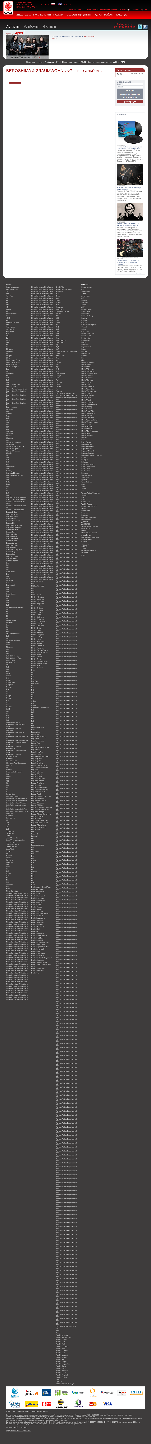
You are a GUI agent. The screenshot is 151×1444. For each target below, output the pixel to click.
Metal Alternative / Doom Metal (17, 893)
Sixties (58, 314)
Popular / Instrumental (39, 787)
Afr (7, 307)
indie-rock (9, 813)
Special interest (86, 482)
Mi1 (32, 584)
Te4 (57, 380)
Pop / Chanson (36, 734)
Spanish (84, 480)
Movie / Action (36, 595)
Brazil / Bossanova (13, 384)
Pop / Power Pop (37, 763)
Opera (33, 705)
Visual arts (85, 495)
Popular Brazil (36, 829)
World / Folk (60, 1348)
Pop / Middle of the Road (40, 747)
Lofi (7, 871)
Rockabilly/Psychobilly (64, 289)
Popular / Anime (36, 774)
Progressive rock (37, 845)
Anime (83, 305)
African (8, 309)
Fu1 (7, 671)
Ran (32, 865)
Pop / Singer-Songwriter (39, 767)
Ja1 (7, 824)
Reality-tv (84, 460)
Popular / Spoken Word (39, 823)
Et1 (7, 629)
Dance (8, 495)
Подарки (98, 14)
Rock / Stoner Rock (38, 968)
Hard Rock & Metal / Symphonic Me (13, 755)
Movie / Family (36, 630)
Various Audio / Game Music (66, 1326)
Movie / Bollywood (37, 604)
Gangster (9, 685)
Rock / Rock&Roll (37, 956)
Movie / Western (37, 668)
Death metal (10, 572)
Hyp (7, 781)
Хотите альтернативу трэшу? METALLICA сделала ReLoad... (128, 224)
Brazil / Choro (11, 387)
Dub (7, 600)
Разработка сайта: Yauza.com (17, 1427)
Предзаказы (58, 14)
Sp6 (57, 347)
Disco (8, 578)
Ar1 (7, 320)
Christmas (10, 438)
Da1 (7, 488)
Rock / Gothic (36, 905)
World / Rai (60, 1359)
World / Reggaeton (63, 1364)
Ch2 (7, 425)
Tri (57, 389)
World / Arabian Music (64, 1337)
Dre (7, 589)
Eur (7, 638)
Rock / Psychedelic (38, 944)
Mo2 (32, 588)
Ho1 (7, 767)
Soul (57, 338)
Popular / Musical (37, 798)
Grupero (9, 707)
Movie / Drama (36, 623)
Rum (58, 296)
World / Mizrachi (62, 1355)
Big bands (9, 349)
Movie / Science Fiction (39, 650)
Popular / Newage (37, 803)
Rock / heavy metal (38, 918)
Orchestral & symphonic (40, 708)
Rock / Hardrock (37, 916)
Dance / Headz (11, 536)
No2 (32, 688)
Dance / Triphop (12, 561)
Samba (58, 302)
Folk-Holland (10, 660)
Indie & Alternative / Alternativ (16, 798)
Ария (19, 33)
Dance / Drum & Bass (14, 525)
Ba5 (7, 336)
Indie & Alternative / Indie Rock (17, 811)
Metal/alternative (37, 581)
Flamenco (9, 647)
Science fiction (86, 475)
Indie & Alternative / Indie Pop (16, 809)
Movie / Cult (85, 384)
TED (58, 384)
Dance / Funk (11, 532)
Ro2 (32, 880)
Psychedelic (35, 851)
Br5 (7, 380)
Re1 (32, 869)
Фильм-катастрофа (88, 550)
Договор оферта (91, 9)
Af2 (7, 302)
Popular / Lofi (36, 794)
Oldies (33, 701)
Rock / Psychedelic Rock (40, 947)
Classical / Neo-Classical (15, 446)
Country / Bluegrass (13, 473)
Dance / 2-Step (11, 512)
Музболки (108, 14)
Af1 (7, 300)
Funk (8, 673)
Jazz (8, 836)
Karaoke (9, 855)
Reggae (34, 871)
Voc (57, 1331)
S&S (57, 298)
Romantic (59, 291)
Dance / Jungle (11, 543)
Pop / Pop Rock (36, 761)
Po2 (32, 712)
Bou (7, 375)
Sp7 (57, 349)
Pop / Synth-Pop (37, 772)
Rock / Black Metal (38, 896)
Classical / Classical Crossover (13, 443)
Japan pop (10, 831)
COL (8, 464)
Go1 (7, 691)
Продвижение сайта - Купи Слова (18, 1430)
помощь (140, 73)
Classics (9, 453)
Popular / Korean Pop (38, 792)
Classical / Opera (12, 449)
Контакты (124, 9)
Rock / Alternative (37, 889)
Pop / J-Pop (35, 743)
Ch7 (7, 427)
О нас (145, 9)
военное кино (86, 519)
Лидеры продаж (24, 14)
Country (9, 471)
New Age (34, 681)
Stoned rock (60, 356)
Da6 (7, 493)
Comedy (84, 327)
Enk (7, 627)
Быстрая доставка (123, 14)
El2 (7, 611)
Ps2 (32, 847)
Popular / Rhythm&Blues (40, 809)
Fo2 (7, 651)
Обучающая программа (90, 537)
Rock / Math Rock (37, 927)
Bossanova (10, 373)
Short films (85, 477)
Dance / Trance (11, 558)
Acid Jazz (9, 296)
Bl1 (7, 353)
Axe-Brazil (10, 331)
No (32, 685)
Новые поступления (42, 14)
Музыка (9, 284)
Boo (7, 369)
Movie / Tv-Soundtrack (39, 661)
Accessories (85, 291)
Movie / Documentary (39, 621)
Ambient (9, 316)
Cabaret (9, 414)
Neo (32, 679)
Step (58, 353)
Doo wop (9, 583)
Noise (33, 690)
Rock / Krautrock (37, 925)
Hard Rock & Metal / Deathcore (13, 729)
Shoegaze (60, 309)
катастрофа (85, 528)
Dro (7, 592)
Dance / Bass (11, 519)
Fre (7, 669)
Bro (7, 411)
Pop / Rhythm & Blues (39, 765)
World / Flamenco (62, 1346)
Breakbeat (10, 409)
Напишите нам (135, 9)
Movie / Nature (36, 643)
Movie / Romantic (37, 648)
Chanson (9, 433)
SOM (58, 336)
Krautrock (9, 862)
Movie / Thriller (36, 657)
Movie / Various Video (39, 663)
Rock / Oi (34, 931)
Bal (7, 338)
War (82, 497)
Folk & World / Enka (13, 656)
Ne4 (32, 677)
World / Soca (60, 1368)
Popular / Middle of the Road (41, 796)
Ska (57, 316)
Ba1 (7, 333)
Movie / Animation (37, 599)
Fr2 (7, 667)
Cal (7, 418)
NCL (33, 670)
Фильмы (49, 26)
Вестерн (84, 515)
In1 (7, 787)
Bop (7, 371)
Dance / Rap (10, 552)
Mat (7, 880)
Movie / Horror (36, 639)
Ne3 (32, 674)
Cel (7, 422)
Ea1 (7, 605)
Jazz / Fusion (11, 842)
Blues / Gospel (11, 364)
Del (7, 576)
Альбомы (31, 26)
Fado (8, 645)
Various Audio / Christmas (65, 393)
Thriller (83, 486)
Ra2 (32, 858)
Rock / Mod (35, 929)
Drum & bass (11, 594)
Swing (58, 362)
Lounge (9, 873)
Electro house (11, 620)
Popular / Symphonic (38, 825)
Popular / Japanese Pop (39, 789)
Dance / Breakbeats (13, 521)
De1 (7, 565)
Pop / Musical (36, 750)
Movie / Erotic (36, 628)
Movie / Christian (37, 610)
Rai (32, 863)
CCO (8, 420)
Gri (7, 702)
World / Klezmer (62, 1350)
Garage (9, 687)
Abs (7, 294)
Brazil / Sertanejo (87, 316)
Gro (7, 704)
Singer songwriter (62, 311)
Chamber (9, 431)
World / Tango (61, 1373)
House (8, 776)
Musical (84, 437)
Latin (8, 867)
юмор (83, 555)
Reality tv (84, 457)
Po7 (32, 721)
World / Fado (60, 1344)
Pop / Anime (35, 732)
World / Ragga (61, 1357)
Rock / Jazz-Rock (37, 922)
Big (7, 347)
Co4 (7, 457)
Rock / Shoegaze (37, 960)
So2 (57, 327)
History (84, 356)
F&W (8, 642)
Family (83, 349)
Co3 (7, 455)
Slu (57, 320)
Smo (58, 322)
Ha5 (7, 718)
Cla (7, 440)
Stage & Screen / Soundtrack (66, 351)
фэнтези (84, 553)
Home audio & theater (14, 772)
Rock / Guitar (36, 909)
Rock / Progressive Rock (40, 942)
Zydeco (59, 1381)
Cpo (7, 477)
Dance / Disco (11, 523)
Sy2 (57, 367)
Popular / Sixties (37, 816)
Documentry (85, 340)
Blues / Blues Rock (13, 360)
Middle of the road (37, 586)
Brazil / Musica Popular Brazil (16, 389)
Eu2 (7, 636)
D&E (7, 486)
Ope (32, 703)
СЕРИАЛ (84, 542)
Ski (57, 318)
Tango (58, 375)
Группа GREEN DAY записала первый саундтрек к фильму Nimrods (128, 262)
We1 (58, 1333)
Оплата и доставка (75, 9)
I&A (7, 783)
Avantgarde (10, 329)
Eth (7, 631)
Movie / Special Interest (39, 652)
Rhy (32, 876)
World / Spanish (62, 1370)
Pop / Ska (34, 770)
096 (82, 289)
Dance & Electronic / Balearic (16, 497)
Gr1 (7, 700)
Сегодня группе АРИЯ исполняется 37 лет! (23, 57)
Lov (7, 875)
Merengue (9, 884)
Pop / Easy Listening (38, 736)
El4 (7, 616)
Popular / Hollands (37, 783)
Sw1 (57, 360)
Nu (32, 694)
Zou (57, 1379)
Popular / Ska (36, 818)
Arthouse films (86, 309)
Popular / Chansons (38, 778)
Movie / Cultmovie (37, 617)
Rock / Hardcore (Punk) (40, 913)
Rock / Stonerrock (37, 971)
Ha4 (7, 716)
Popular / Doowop (37, 781)
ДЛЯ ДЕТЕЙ (85, 524)
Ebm (7, 609)
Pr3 (32, 840)
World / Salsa (61, 1366)
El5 (7, 618)
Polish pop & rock (37, 727)
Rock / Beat (35, 894)
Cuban (8, 482)
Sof (57, 333)
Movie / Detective (37, 619)
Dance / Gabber (12, 534)
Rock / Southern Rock (39, 962)
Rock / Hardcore (37, 911)
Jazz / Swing (10, 849)
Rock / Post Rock (37, 933)
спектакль (85, 544)
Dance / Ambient (12, 516)
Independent (10, 794)
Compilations (10, 466)
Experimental (86, 347)
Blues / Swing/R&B (12, 367)
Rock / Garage (36, 902)
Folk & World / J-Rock (14, 658)
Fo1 (7, 649)
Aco (7, 298)
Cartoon (84, 320)
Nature (83, 440)
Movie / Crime (36, 615)
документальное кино (89, 526)
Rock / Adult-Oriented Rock (41, 887)
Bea (7, 342)
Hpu (7, 778)
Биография (85, 511)
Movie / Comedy (37, 612)
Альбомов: (49, 62)
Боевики (84, 513)
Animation (84, 302)
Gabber (9, 680)
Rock (33, 885)
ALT (82, 298)
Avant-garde (10, 327)
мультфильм (86, 535)
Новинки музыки (12, 287)
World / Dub (60, 1342)
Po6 (32, 719)
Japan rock (10, 833)
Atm (7, 325)
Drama (83, 342)
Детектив (84, 522)
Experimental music (13, 640)
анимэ (83, 508)
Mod (32, 592)
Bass (8, 340)
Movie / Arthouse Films (89, 373)
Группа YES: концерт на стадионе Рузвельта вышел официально (129, 148)
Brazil (8, 382)
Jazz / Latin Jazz (12, 847)
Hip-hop (9, 765)
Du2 (7, 596)
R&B (33, 856)
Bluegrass (9, 356)
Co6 (7, 462)
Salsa (58, 300)
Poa (32, 725)
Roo (57, 294)
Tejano (58, 387)
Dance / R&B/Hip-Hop (14, 550)
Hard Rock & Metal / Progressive (13, 747)
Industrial (9, 816)
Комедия (84, 530)
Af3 (7, 305)
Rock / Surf (35, 973)
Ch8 (7, 429)
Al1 (7, 311)
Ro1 (32, 878)
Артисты (13, 26)
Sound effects (61, 340)
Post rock (34, 834)
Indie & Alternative (12, 796)
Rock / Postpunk (37, 940)
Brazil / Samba (11, 407)
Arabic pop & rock (12, 322)
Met (7, 886)
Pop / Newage (36, 754)
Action (83, 294)
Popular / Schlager (37, 812)
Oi (32, 699)
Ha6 (7, 720)
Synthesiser (60, 373)
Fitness (84, 351)
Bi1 (7, 345)
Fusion (8, 676)
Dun (7, 603)
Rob (32, 882)
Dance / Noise (11, 547)
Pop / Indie (35, 739)
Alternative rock (11, 314)
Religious (84, 462)
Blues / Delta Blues (13, 362)
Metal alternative (12, 891)
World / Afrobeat (62, 1335)
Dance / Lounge (12, 545)
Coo (7, 468)
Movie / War (35, 666)
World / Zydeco (61, 1377)
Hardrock (9, 758)
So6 (57, 331)
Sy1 (57, 364)
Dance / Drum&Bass (13, 527)
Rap (32, 867)
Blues (8, 358)
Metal (8, 889)
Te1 (57, 378)
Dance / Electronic (12, 530)
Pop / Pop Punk (36, 758)
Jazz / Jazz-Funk (12, 844)
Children (84, 322)
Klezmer (9, 858)
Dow (7, 587)
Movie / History (36, 637)
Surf (57, 358)
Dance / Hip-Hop (12, 538)
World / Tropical (62, 1375)
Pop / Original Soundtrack (40, 756)
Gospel (8, 696)
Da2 (7, 491)
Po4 (32, 716)
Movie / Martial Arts (88, 413)
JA (7, 291)
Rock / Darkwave (37, 898)
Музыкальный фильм (89, 533)
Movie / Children (37, 608)
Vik (57, 1328)
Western (84, 499)
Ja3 (7, 829)
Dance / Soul (10, 554)
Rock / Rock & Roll (38, 953)
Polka (33, 730)
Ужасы (83, 548)
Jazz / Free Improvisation (15, 840)
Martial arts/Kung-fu (88, 362)
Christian (9, 436)
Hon (7, 774)
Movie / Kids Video (37, 641)
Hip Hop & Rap (11, 761)
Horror (83, 358)
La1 (7, 864)
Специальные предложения (79, 14)
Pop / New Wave (37, 752)
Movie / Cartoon (37, 606)
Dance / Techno (12, 556)
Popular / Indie (36, 785)
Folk (7, 654)
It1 (7, 820)
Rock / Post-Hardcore (39, 936)
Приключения (86, 539)
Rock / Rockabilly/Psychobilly (41, 958)
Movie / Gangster (37, 635)
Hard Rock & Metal (13, 722)
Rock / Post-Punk (37, 938)
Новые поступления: (71, 62)
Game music (10, 682)
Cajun (8, 416)
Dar (7, 563)
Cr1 (7, 480)
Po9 (32, 723)
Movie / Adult (85, 367)
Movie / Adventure (37, 597)
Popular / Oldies (37, 805)
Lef (7, 869)
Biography (9, 351)
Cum (8, 484)
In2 (7, 789)
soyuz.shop (61, 1415)
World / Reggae (61, 1362)
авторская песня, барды (65, 1384)
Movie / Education (37, 626)
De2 (7, 567)
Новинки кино (86, 287)
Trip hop (59, 391)
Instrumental (10, 818)
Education (84, 345)
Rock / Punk (35, 951)
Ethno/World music (13, 634)
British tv (84, 318)
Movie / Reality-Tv (37, 646)
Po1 (32, 710)
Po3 (32, 714)
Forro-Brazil (10, 662)
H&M (8, 709)
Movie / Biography (37, 601)
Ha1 (7, 713)
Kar (7, 853)
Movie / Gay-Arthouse (89, 404)
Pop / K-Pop (35, 745)
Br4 (7, 378)
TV (82, 491)
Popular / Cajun (36, 776)
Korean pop (10, 860)
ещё (53, 38)
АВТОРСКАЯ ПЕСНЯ (89, 506)
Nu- (32, 697)
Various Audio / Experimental (66, 395)
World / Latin (60, 1353)
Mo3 (32, 590)
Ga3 (7, 678)
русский (46, 5)
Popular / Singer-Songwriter (41, 814)
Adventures (85, 296)
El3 (7, 614)
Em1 (7, 625)
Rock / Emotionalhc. (38, 900)
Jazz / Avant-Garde (13, 838)
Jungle (8, 851)
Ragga (33, 860)
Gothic (8, 698)
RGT (33, 874)
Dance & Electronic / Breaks (16, 499)
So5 (57, 329)
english (67, 5)
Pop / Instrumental (37, 741)
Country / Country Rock (14, 475)
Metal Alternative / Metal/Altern (17, 895)
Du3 (7, 598)
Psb (32, 849)
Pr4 (32, 843)
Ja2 (7, 827)
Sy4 (57, 371)
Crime (83, 329)
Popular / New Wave (38, 801)
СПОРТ (84, 546)
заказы (133, 73)
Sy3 (57, 369)
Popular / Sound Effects (39, 820)
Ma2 (7, 878)
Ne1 (32, 672)
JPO (83, 360)
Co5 (7, 460)
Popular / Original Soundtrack (41, 807)
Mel (7, 882)
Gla (7, 689)
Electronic (9, 623)
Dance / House (11, 541)
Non (32, 692)
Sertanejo (59, 307)
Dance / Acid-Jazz (12, 514)
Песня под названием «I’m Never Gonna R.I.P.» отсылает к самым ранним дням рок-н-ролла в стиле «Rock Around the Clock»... (129, 268)
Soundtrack (60, 342)
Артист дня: (10, 34)
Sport (83, 484)
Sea (57, 305)
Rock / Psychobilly (38, 949)
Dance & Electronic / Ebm (15, 510)
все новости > (138, 273)
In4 (7, 792)
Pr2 (32, 838)
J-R (7, 822)
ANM (8, 318)
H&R (8, 711)
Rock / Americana (37, 891)
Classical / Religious (13, 451)
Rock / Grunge (36, 907)
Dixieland (9, 580)
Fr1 (7, 665)
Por (32, 832)
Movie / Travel (36, 659)
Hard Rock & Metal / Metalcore (17, 740)
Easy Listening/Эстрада (14, 607)
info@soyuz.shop (123, 24)
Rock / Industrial (37, 920)
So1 (57, 325)
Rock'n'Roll (60, 287)
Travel (83, 488)
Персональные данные (109, 9)
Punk (33, 854)
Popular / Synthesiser (39, 827)
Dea (7, 569)
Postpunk (34, 836)
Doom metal (10, 585)
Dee (7, 574)
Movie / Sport (36, 654)
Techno (59, 382)
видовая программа (88, 517)
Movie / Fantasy (37, 632)
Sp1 (57, 345)
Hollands (9, 770)
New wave (35, 683)
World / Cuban (61, 1339)
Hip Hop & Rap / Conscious (16, 763)
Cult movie (85, 331)
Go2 (7, 693)
